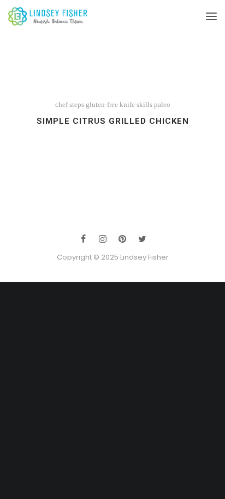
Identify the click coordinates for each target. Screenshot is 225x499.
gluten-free (102, 104)
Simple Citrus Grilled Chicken (113, 121)
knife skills (136, 104)
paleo (162, 104)
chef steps (69, 104)
